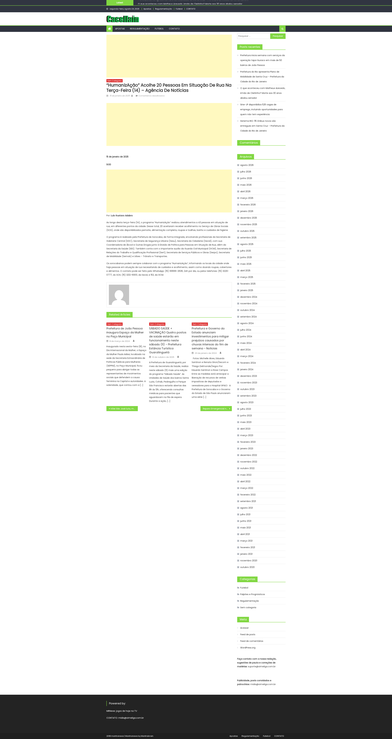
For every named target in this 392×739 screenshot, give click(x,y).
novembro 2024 (248, 303)
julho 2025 (245, 250)
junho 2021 (245, 521)
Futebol (179, 9)
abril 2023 (245, 428)
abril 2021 (245, 534)
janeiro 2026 (246, 211)
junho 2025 (246, 257)
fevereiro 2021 (247, 547)
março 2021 (246, 540)
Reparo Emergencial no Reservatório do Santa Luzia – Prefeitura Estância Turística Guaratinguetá (217, 408)
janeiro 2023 (246, 448)
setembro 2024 (248, 316)
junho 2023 (246, 415)
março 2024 (246, 356)
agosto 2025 (246, 244)
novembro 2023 (248, 382)
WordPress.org (247, 647)
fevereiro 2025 (248, 283)
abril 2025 (245, 270)
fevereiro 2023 (248, 441)
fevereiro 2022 (248, 494)
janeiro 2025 (246, 290)
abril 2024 (245, 349)
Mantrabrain (147, 736)
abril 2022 (245, 481)
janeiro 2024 (246, 369)
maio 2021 (245, 527)
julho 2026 (245, 171)
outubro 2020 (247, 567)
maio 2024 (246, 343)
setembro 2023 (248, 395)
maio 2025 (245, 263)
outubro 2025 (247, 231)
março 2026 (246, 198)
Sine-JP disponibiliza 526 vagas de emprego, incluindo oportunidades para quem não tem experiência (261, 109)
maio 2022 (245, 474)
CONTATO (190, 9)
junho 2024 (246, 336)
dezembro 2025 (248, 217)
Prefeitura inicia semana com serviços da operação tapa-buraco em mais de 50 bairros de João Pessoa (262, 60)
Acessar (244, 627)
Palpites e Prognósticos (252, 594)
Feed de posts (247, 634)
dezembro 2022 (248, 455)
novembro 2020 (248, 560)
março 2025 (246, 277)
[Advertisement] (169, 56)
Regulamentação (163, 9)
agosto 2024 (247, 323)
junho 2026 (246, 178)
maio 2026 (246, 184)
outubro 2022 (247, 468)
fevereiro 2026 (248, 204)
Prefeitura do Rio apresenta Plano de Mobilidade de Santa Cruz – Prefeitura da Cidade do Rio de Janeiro (262, 76)
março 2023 (246, 435)
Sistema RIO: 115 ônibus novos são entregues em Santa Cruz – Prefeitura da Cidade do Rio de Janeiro (262, 125)
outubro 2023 (247, 389)
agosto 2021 (246, 507)
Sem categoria (114, 80)
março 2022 (246, 488)
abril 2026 (245, 191)
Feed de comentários (251, 641)
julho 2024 (245, 329)
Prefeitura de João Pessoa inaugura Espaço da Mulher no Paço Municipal (125, 332)
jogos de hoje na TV (126, 710)
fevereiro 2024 (248, 362)
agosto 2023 (246, 402)
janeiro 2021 (246, 554)
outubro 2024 (247, 310)
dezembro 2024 (248, 296)
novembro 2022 (248, 461)
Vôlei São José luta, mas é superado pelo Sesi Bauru (124, 408)
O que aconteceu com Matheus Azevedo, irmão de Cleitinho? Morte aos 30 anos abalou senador (190, 2)
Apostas (147, 9)
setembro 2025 (248, 237)
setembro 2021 (248, 501)
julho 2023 (245, 409)
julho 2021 (245, 514)
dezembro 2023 (248, 376)
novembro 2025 (248, 224)
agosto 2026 (247, 165)
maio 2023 (245, 422)
